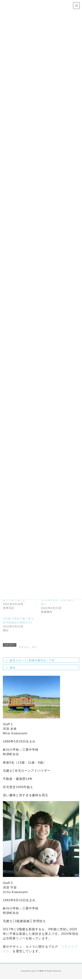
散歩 (12, 667)
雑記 (34, 647)
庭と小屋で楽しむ (14, 600)
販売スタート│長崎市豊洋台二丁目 (32, 660)
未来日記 (24, 647)
